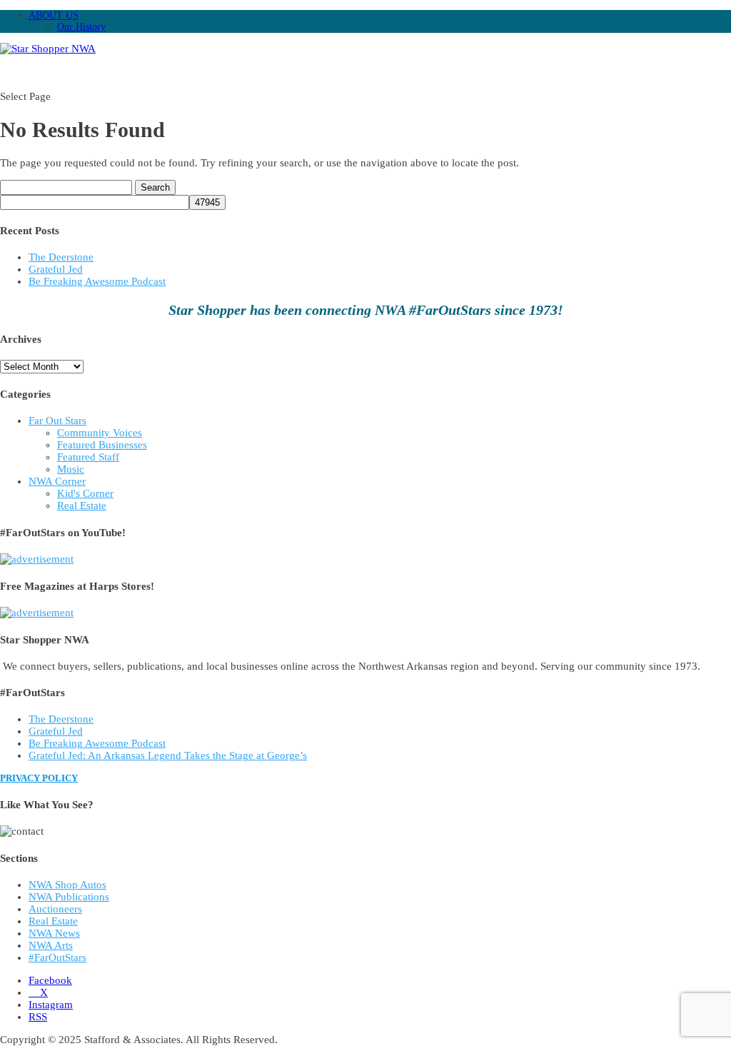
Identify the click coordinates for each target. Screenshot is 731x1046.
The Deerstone (61, 257)
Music (70, 469)
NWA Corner (57, 481)
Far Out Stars (57, 420)
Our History (81, 26)
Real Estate (81, 505)
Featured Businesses (102, 445)
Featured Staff (88, 457)
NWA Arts (51, 945)
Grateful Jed (56, 269)
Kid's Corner (85, 493)
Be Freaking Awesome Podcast (97, 281)
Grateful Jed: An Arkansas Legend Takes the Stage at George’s (168, 755)
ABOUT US (54, 15)
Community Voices (99, 432)
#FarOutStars (57, 957)
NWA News (54, 933)
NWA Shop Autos (67, 884)
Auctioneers (55, 909)
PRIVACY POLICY (39, 778)
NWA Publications (69, 896)
